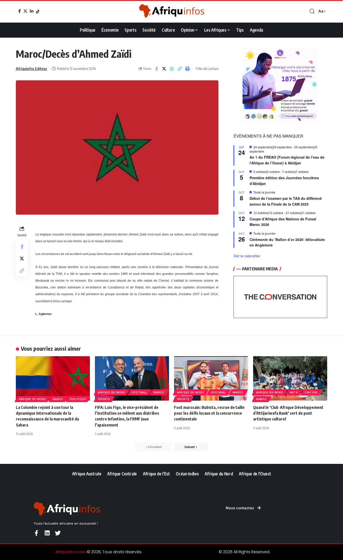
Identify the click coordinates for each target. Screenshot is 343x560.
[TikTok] (38, 12)
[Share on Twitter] (164, 69)
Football (139, 392)
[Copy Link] (179, 69)
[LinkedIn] (32, 11)
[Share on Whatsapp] (172, 69)
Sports (104, 399)
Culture (311, 392)
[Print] (187, 69)
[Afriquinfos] (171, 11)
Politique (78, 399)
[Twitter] (25, 11)
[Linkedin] (47, 533)
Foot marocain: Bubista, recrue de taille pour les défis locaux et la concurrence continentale (209, 413)
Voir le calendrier (247, 255)
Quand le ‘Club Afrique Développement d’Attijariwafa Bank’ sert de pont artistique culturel (288, 413)
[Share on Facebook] (156, 69)
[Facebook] (19, 11)
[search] (312, 11)
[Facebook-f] (36, 533)
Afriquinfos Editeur (31, 68)
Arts (294, 392)
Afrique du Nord (32, 399)
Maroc (58, 399)
